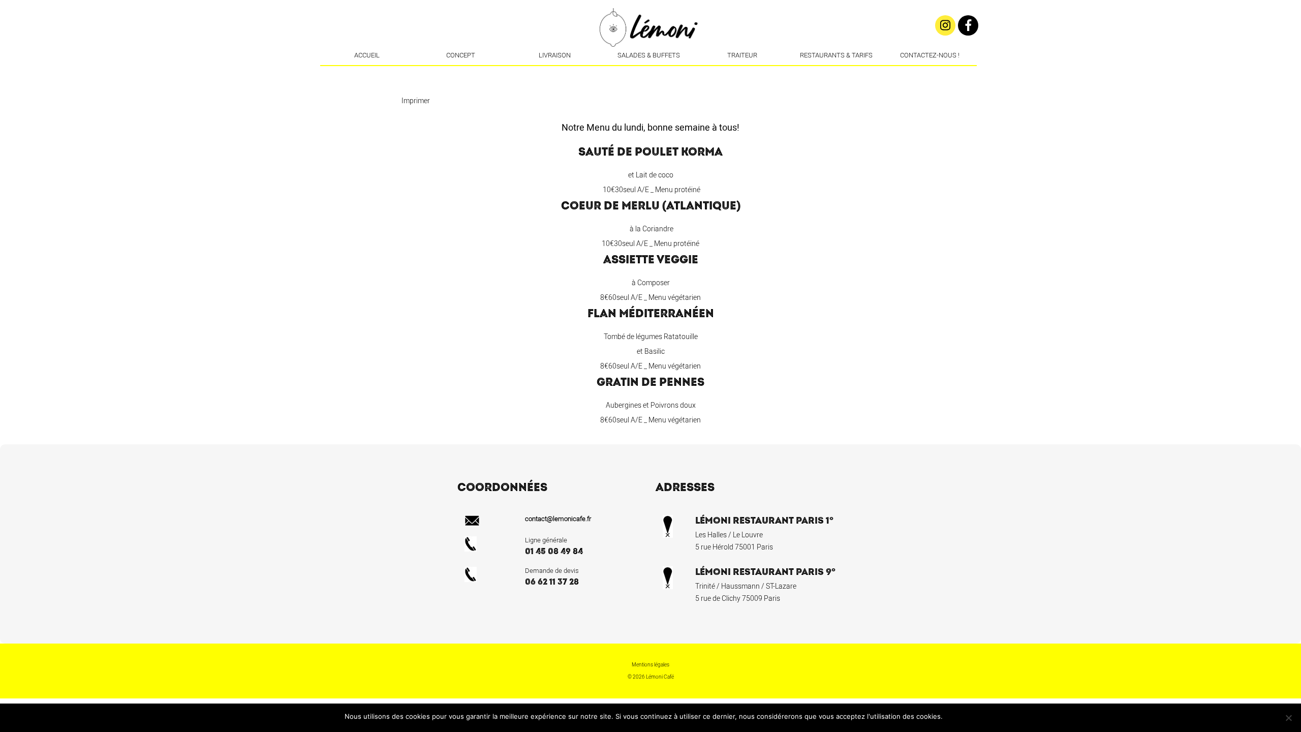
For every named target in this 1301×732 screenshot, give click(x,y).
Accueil (367, 55)
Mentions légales (650, 664)
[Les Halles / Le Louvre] (649, 73)
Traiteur (742, 55)
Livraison (555, 55)
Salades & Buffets (648, 55)
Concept (460, 55)
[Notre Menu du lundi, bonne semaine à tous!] (665, 73)
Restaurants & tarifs (836, 55)
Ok (952, 716)
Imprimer (415, 101)
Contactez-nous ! (929, 55)
